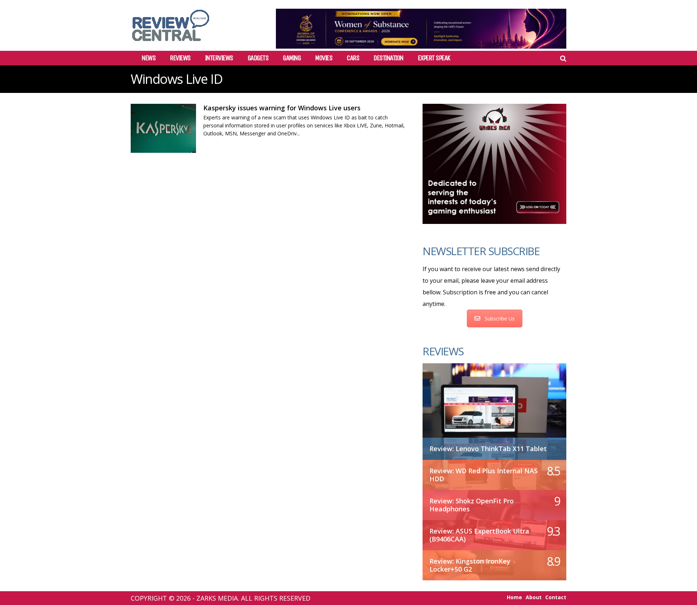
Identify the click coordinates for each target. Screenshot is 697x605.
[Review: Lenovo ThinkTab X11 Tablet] (494, 407)
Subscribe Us (500, 318)
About (534, 597)
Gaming (292, 58)
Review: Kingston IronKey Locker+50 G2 (469, 565)
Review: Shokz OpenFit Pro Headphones (471, 504)
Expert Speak (434, 58)
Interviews (219, 58)
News (148, 58)
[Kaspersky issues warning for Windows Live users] (163, 128)
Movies (323, 58)
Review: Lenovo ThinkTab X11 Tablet (488, 448)
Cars (353, 58)
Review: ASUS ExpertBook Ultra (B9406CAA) (479, 535)
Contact (555, 597)
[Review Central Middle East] (171, 44)
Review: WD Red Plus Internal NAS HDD (483, 474)
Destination (388, 58)
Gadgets (258, 58)
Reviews (180, 58)
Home (514, 597)
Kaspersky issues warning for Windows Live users (281, 107)
